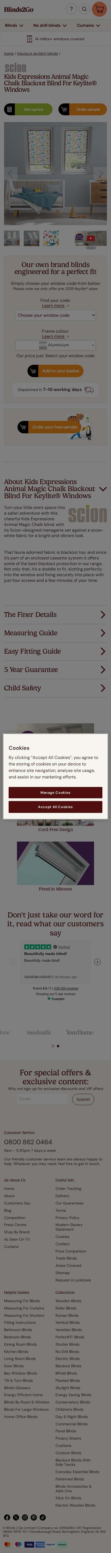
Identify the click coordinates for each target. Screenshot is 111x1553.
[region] (55, 776)
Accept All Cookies (55, 807)
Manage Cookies (55, 792)
